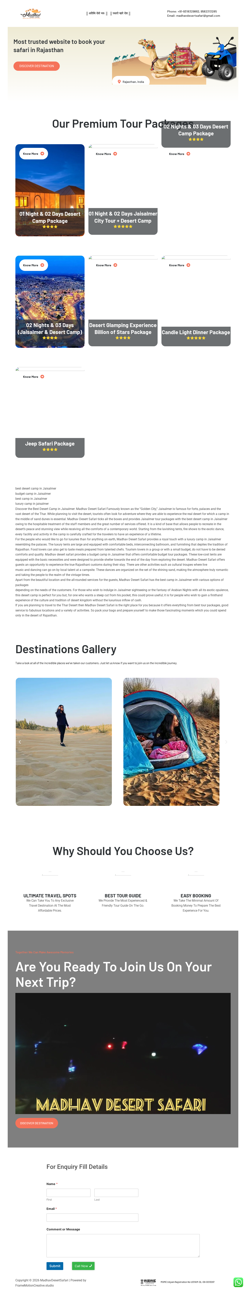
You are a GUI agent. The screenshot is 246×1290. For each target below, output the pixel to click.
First (49, 1199)
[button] (19, 741)
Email (52, 1209)
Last (97, 1199)
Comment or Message (63, 1229)
